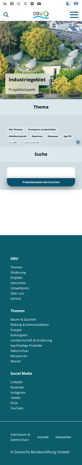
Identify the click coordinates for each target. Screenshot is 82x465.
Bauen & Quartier (23, 319)
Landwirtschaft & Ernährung (31, 340)
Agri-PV (68, 136)
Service (15, 298)
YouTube (16, 408)
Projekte (16, 278)
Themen (16, 267)
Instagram (17, 392)
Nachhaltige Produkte (26, 345)
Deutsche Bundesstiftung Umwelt (42, 452)
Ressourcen (19, 356)
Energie (16, 330)
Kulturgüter (19, 335)
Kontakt (43, 437)
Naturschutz (19, 351)
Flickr (14, 403)
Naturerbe (18, 283)
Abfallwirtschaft (17, 136)
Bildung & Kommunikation (29, 325)
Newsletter (64, 437)
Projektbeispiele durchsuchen (41, 182)
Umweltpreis (19, 288)
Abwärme (37, 136)
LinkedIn (16, 382)
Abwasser (53, 136)
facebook (17, 387)
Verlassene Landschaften (42, 129)
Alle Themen (16, 129)
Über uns (17, 293)
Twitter (15, 398)
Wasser (15, 361)
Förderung (18, 272)
